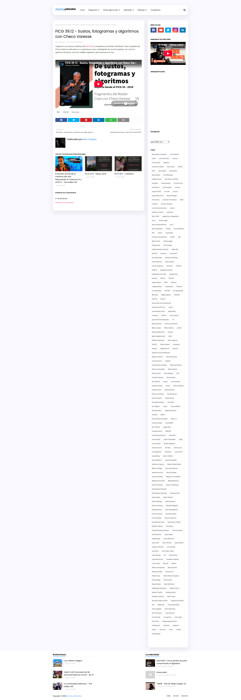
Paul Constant (157, 448)
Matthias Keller (157, 572)
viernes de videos (158, 167)
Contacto (184, 696)
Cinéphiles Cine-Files (159, 274)
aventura (163, 253)
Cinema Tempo (157, 423)
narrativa (166, 625)
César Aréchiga (157, 501)
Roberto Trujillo (157, 592)
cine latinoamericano (159, 208)
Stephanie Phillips (177, 600)
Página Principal (61, 25)
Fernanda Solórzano (159, 435)
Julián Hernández (169, 439)
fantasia (170, 266)
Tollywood (161, 605)
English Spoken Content (160, 249)
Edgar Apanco (166, 295)
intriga (168, 229)
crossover (176, 344)
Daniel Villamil (157, 398)
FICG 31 (162, 278)
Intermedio (162, 672)
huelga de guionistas (169, 621)
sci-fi (171, 224)
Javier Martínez (169, 538)
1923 (165, 282)
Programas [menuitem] (92, 10)
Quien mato (156, 241)
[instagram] (175, 30)
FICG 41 (162, 299)
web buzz (170, 212)
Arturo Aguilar (172, 340)
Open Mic (175, 249)
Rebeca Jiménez (157, 357)
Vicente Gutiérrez (173, 605)
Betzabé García (173, 481)
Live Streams (174, 154)
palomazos (173, 171)
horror (160, 233)
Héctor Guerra (165, 344)
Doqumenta (173, 274)
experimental (156, 282)
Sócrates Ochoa (171, 357)
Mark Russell (171, 377)
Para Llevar (75, 112)
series (168, 386)
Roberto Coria (174, 588)
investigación (156, 452)
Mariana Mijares (176, 365)
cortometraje (165, 183)
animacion (155, 187)
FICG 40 (179, 286)
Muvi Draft (155, 216)
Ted (153, 605)
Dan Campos (60, 42)
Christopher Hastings (159, 493)
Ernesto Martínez (170, 518)
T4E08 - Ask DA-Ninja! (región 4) (171, 683)
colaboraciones (157, 386)
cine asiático (175, 381)
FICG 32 (154, 253)
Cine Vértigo (167, 245)
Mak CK (165, 563)
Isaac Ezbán (169, 534)
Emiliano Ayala (157, 514)
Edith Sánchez (157, 262)
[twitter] (168, 30)
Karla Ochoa (173, 555)
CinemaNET (169, 423)
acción (179, 328)
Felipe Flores (169, 398)
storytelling (156, 456)
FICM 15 (163, 315)
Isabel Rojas (156, 538)
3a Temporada (157, 257)
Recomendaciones (158, 332)
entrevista (173, 253)
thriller (172, 237)
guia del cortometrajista (160, 319)
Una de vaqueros (157, 266)
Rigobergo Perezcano (159, 588)
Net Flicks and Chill (171, 179)
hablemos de (164, 348)
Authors (154, 414)
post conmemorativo (159, 224)
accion (175, 191)
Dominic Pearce (157, 505)
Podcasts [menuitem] (141, 10)
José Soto (155, 551)
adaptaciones (156, 179)
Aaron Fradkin (168, 456)
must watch (156, 162)
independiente (157, 286)
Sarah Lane (178, 448)
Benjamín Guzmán (158, 481)
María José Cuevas (158, 567)
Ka (165, 555)
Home (168, 696)
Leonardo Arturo (157, 559)
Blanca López (156, 328)
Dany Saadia (169, 262)
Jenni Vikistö (166, 543)
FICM (181, 200)
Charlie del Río (169, 390)
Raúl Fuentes (156, 373)
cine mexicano (164, 158)
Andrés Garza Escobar (159, 365)
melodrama (156, 625)
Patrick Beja (156, 580)
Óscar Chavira (156, 324)
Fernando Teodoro (158, 402)
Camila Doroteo (157, 485)
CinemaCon (169, 286)
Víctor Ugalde (156, 609)
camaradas (162, 171)
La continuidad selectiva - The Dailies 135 (78, 685)
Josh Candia (156, 439)
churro (172, 208)
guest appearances (158, 336)
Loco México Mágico (73, 660)
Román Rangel (172, 195)
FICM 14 (154, 270)
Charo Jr (173, 419)
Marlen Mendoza (169, 443)
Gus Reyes (169, 526)
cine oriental (174, 315)
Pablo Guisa (156, 576)
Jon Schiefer (171, 547)
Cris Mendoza (168, 175)
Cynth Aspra (156, 497)
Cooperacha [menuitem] (155, 10)
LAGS (180, 439)
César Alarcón (168, 497)
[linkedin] (183, 30)
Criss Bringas (168, 373)
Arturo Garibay (171, 472)
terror (171, 629)
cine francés (156, 617)
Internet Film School (170, 200)
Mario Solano (168, 328)
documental (156, 175)
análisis (173, 282)
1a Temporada (156, 291)
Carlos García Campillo (160, 419)
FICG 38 (176, 295)
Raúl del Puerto (169, 584)
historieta (155, 621)
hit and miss (178, 183)
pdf (179, 237)
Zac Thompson (157, 613)
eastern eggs (167, 241)
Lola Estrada (156, 443)
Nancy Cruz (169, 572)
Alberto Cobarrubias (174, 464)
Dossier (154, 278)
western (168, 361)
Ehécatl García (157, 510)
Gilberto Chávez (157, 526)
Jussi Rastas (156, 555)
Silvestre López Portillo (160, 600)
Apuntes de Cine (157, 472)
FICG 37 (154, 344)
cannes (170, 332)
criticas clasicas (166, 204)
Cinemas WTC (174, 493)
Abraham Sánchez (158, 340)
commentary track (158, 311)
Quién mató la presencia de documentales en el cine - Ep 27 (79, 673)
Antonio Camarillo (171, 324)
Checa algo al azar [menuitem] (110, 10)
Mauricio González (158, 369)
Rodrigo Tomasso (158, 596)
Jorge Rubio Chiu (157, 195)
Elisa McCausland (171, 510)
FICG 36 (167, 291)
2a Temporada (178, 291)
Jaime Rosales (179, 229)
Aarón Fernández (171, 460)
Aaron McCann (157, 460)
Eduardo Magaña (172, 505)
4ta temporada (157, 229)
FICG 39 (89, 46)
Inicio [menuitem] (82, 10)
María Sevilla (172, 567)
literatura (168, 452)
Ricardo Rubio (157, 410)
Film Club (170, 402)
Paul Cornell (168, 580)
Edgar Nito (167, 427)
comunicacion (157, 361)
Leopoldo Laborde (172, 559)
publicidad (171, 311)
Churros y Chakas (158, 394)
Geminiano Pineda (174, 522)
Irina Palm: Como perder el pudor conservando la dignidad (172, 662)
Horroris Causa (177, 530)
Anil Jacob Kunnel (171, 468)
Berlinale (155, 295)
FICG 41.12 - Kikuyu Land (95, 173)
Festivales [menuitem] (128, 10)
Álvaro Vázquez (178, 386)
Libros (165, 406)
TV (173, 319)
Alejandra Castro (170, 410)
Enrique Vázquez (157, 377)
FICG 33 (178, 266)
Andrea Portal (156, 390)
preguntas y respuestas (171, 216)
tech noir (163, 629)
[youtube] (161, 30)
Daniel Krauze (172, 394)
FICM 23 (168, 431)
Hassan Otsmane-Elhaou (160, 530)
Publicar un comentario (64, 202)
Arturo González (157, 476)
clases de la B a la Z (158, 307)
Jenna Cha (155, 543)
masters (155, 204)
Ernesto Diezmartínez (159, 237)
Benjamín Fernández (173, 476)
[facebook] (153, 30)
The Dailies (155, 200)
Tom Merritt (156, 381)
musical (175, 348)
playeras (176, 625)
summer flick (156, 191)
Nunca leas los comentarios (161, 303)
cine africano (169, 613)
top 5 (154, 220)
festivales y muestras (159, 154)
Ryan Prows (171, 596)
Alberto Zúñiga (157, 468)
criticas (175, 158)
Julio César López (168, 551)
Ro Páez (167, 448)
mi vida (167, 191)
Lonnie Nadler (175, 406)
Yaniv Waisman (170, 609)
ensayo (154, 348)
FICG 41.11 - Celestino (124, 173)
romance (155, 315)
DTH (177, 373)
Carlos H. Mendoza (172, 485)
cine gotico (167, 617)
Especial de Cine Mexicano (161, 353)
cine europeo (167, 187)
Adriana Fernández (171, 257)
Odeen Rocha (172, 369)
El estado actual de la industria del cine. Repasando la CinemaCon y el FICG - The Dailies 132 (68, 178)
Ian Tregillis (156, 406)
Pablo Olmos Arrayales (171, 576)
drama (180, 167)
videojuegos (156, 634)
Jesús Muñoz (179, 543)
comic (171, 307)
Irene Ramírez (156, 534)
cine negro (178, 617)
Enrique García (157, 431)
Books (163, 414)
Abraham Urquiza (158, 464)
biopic (165, 381)
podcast (166, 162)
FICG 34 (171, 278)
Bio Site (176, 696)
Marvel (174, 563)
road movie (179, 452)
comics (177, 187)
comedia (155, 183)
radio (170, 336)
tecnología (169, 233)
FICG (69, 25)
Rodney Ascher (171, 592)
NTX (153, 233)
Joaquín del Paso (158, 547)
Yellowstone (156, 245)
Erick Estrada (156, 518)
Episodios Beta (171, 514)
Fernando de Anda (158, 522)
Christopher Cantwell (159, 489)
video (154, 158)
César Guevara (170, 501)
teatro (154, 629)
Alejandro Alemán (166, 270)
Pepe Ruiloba (156, 584)
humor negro (163, 220)
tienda (178, 629)
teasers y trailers (157, 212)
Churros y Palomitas (73, 696)
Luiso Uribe (156, 563)
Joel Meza (172, 435)
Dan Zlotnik (156, 427)
